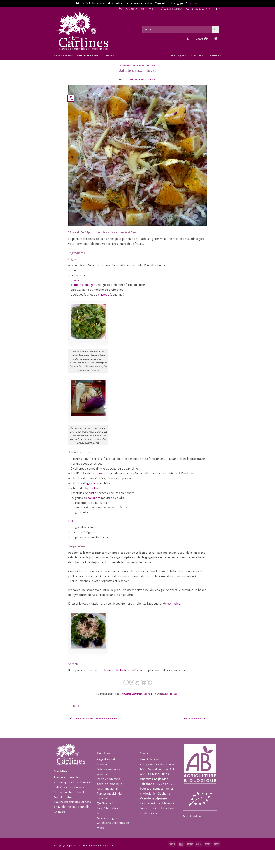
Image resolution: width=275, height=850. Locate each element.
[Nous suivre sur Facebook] (216, 9)
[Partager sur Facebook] (126, 682)
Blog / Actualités (107, 808)
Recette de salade (170, 693)
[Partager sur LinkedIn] (143, 682)
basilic (92, 493)
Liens (100, 813)
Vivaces (195, 55)
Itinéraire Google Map (154, 779)
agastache (92, 483)
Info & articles (87, 55)
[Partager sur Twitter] (131, 682)
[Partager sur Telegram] (149, 682)
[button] (187, 38)
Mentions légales (192, 718)
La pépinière (62, 55)
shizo (90, 478)
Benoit (152, 80)
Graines (213, 55)
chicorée (103, 294)
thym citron (92, 488)
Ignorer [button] (194, 3)
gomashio (173, 603)
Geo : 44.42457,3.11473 (154, 774)
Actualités (125, 66)
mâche (75, 280)
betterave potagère (83, 285)
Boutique (177, 55)
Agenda (110, 55)
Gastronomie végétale (143, 66)
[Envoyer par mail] (137, 682)
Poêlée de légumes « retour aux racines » (95, 718)
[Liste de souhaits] (216, 38)
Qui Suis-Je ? (105, 803)
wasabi (100, 473)
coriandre (94, 498)
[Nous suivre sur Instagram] (219, 9)
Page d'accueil (106, 759)
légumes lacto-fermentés (121, 670)
